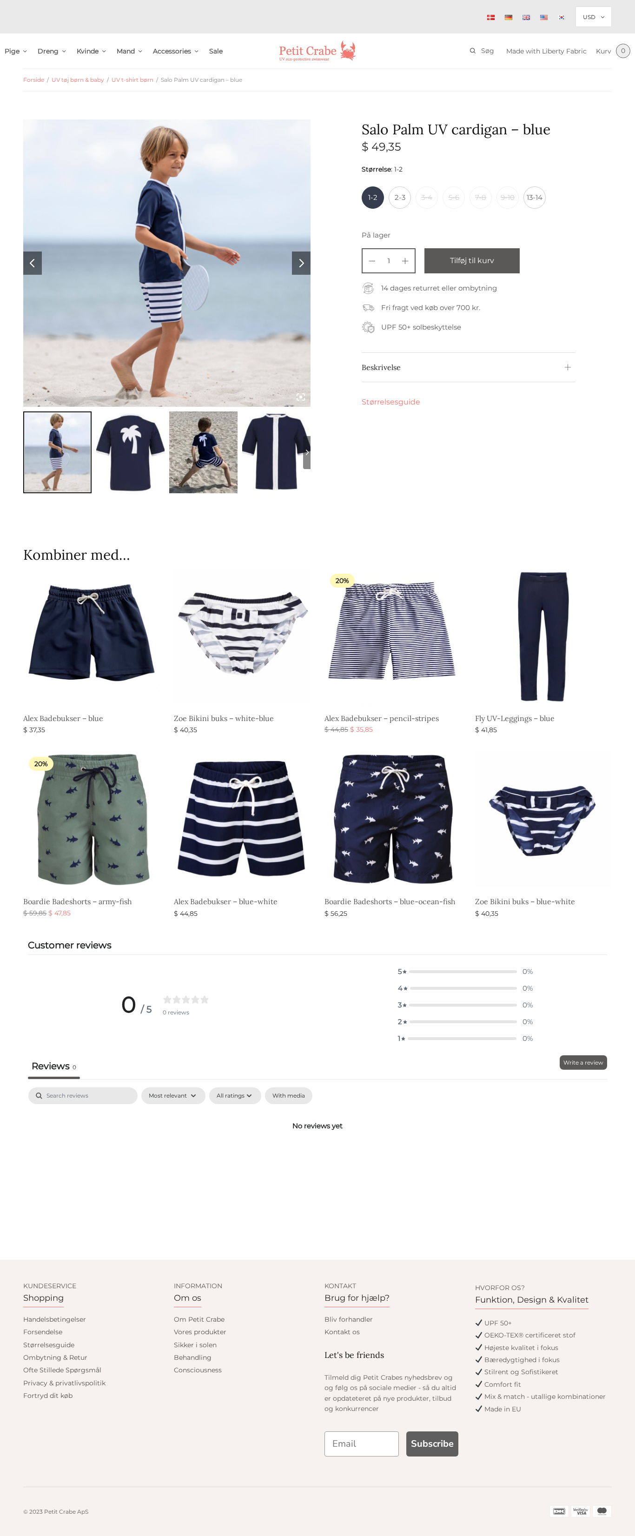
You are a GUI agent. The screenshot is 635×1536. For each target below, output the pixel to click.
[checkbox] (288, 1095)
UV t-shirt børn (132, 79)
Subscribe (432, 1443)
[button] (465, 971)
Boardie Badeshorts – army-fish (77, 901)
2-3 (400, 197)
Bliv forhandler (348, 1319)
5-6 (454, 197)
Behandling (193, 1357)
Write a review (583, 1062)
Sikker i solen (195, 1345)
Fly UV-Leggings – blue (515, 718)
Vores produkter (200, 1332)
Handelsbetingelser (54, 1319)
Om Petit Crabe (199, 1319)
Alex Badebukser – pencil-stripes (381, 718)
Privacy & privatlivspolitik (64, 1383)
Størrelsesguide (391, 401)
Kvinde (88, 51)
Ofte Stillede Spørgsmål (62, 1370)
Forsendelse (42, 1332)
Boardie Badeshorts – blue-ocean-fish (390, 901)
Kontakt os (342, 1332)
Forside (33, 79)
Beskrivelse (381, 367)
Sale (216, 51)
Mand (126, 51)
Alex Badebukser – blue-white (226, 901)
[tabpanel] (317, 1157)
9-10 (508, 197)
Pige (12, 51)
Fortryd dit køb (48, 1395)
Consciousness (198, 1370)
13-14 (534, 197)
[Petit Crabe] (317, 50)
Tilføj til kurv (472, 260)
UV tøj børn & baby (78, 79)
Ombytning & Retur (55, 1357)
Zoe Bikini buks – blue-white (525, 901)
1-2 (372, 197)
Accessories (172, 51)
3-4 (426, 197)
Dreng (48, 51)
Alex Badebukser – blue (63, 718)
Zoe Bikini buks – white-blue (224, 718)
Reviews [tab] (54, 1066)
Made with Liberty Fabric (546, 51)
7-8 (480, 197)
